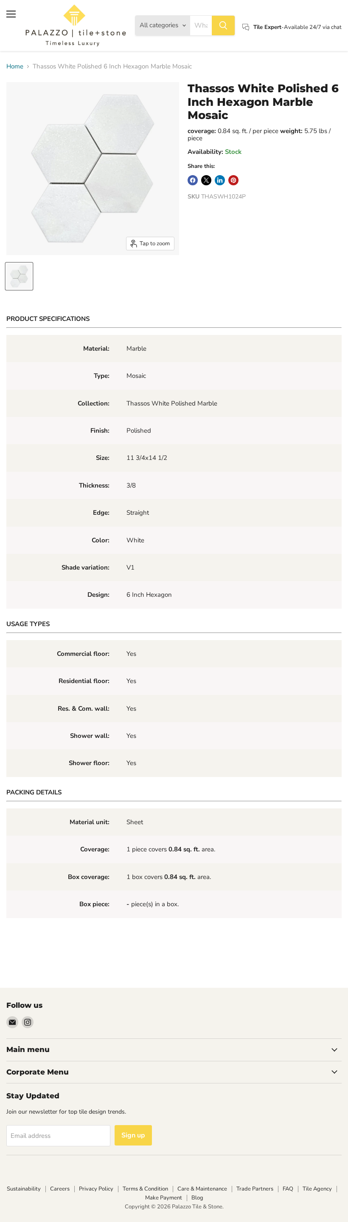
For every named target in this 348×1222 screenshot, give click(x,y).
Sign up (133, 1135)
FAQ (288, 1189)
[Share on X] (206, 180)
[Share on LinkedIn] (220, 180)
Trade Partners (254, 1189)
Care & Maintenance (202, 1189)
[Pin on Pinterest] (233, 180)
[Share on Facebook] (193, 180)
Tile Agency (317, 1189)
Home (14, 66)
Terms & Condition (145, 1189)
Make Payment (163, 1198)
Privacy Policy (96, 1189)
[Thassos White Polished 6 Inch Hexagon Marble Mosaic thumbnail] (19, 276)
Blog (197, 1198)
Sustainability (24, 1189)
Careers (60, 1189)
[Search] (223, 25)
